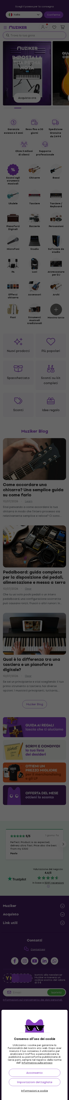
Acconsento (34, 1072)
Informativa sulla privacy (37, 1063)
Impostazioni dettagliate (34, 1082)
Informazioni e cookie (34, 1091)
